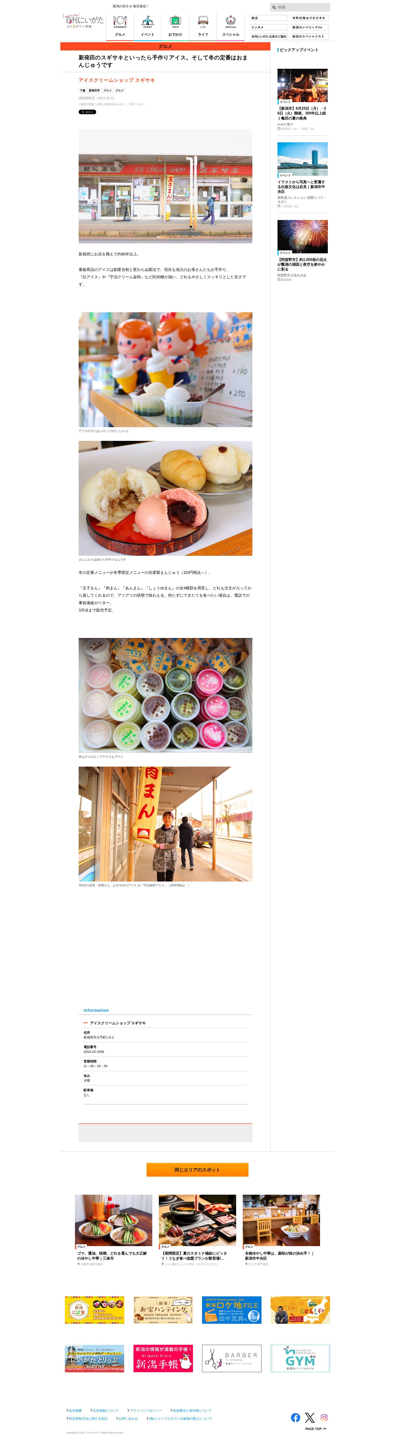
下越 (82, 90)
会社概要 (75, 1410)
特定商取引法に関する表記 (88, 1418)
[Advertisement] (197, 1388)
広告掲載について (106, 1410)
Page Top (313, 1429)
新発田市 (94, 90)
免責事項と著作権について (192, 1410)
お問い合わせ (128, 1418)
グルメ (108, 90)
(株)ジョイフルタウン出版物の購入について (180, 1418)
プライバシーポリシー (146, 1410)
